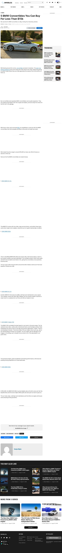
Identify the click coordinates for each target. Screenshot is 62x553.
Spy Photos (41, 7)
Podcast (52, 7)
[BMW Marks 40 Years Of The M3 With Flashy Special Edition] (4, 477)
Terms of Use (29, 538)
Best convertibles (10, 433)
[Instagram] (55, 2)
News (22, 7)
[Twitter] (49, 2)
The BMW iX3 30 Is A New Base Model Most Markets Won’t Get (52, 478)
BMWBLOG (2, 24)
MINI (60, 7)
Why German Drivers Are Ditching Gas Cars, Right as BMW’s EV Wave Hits (51, 488)
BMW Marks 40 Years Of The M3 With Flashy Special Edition (20, 478)
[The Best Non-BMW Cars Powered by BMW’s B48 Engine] (4, 468)
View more (30, 527)
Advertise (17, 2)
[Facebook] (47, 2)
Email (37, 437)
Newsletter (26, 2)
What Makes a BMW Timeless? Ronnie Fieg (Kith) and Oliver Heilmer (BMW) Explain (52, 470)
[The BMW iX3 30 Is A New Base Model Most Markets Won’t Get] (35, 477)
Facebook (7, 437)
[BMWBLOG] (8, 534)
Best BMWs (3, 433)
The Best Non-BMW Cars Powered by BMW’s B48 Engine (20, 469)
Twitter (22, 437)
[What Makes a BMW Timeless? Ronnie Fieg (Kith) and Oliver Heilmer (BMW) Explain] (35, 468)
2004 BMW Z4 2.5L (7, 181)
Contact (21, 2)
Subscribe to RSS (22, 540)
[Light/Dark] (58, 2)
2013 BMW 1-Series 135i (8, 322)
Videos (31, 7)
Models (2, 7)
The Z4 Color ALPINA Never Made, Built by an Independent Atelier (30, 519)
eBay (18, 127)
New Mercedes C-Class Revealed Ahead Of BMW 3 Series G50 (49, 61)
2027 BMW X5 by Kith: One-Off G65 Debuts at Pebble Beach (49, 73)
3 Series (2, 12)
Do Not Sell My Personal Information (39, 541)
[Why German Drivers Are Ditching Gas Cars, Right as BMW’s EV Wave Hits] (35, 487)
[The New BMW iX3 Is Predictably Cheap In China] (4, 487)
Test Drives (13, 7)
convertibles (20, 68)
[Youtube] (52, 2)
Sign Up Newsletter (39, 538)
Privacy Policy (29, 540)
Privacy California (22, 542)
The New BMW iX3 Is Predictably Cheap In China (19, 487)
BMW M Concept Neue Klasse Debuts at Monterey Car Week (49, 67)
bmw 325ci (17, 433)
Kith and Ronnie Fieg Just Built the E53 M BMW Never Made (48, 79)
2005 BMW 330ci (6, 367)
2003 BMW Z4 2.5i (6, 291)
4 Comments (39, 28)
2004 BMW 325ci (6, 231)
